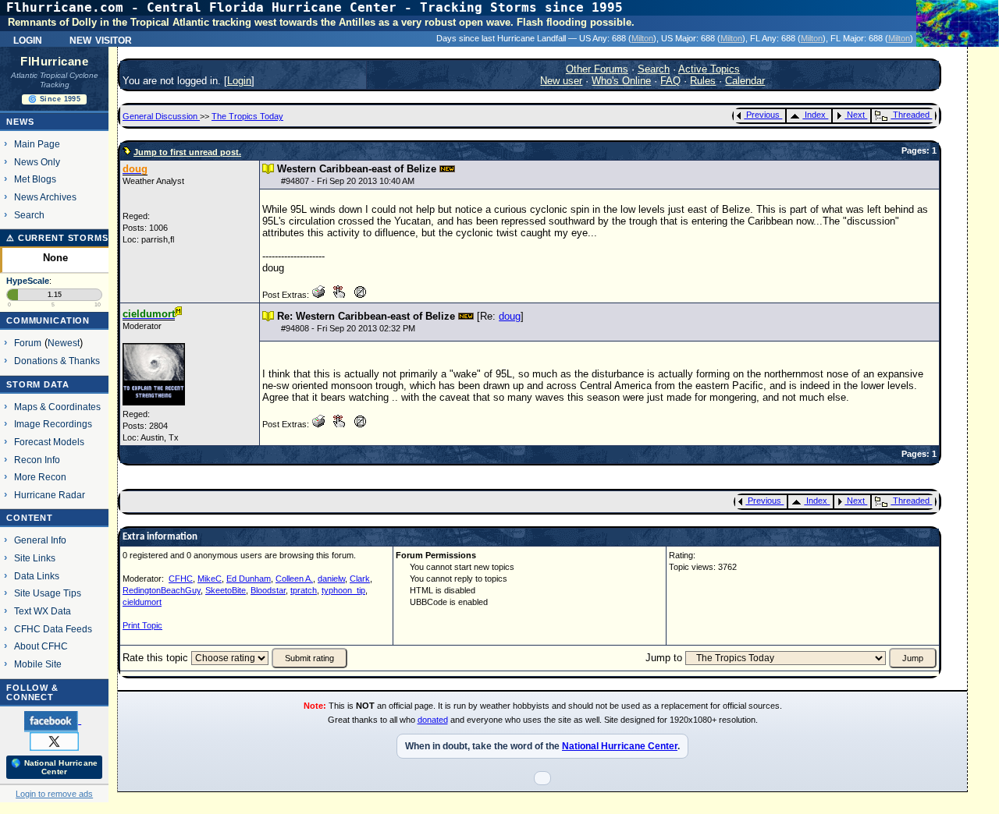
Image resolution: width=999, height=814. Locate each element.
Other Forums (597, 69)
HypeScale (27, 280)
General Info (40, 540)
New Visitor (100, 39)
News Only (37, 162)
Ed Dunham (248, 578)
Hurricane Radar (49, 495)
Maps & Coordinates (57, 407)
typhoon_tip (343, 590)
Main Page (37, 144)
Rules (703, 81)
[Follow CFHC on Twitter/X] (54, 740)
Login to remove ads (54, 793)
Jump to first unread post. (187, 152)
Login (27, 39)
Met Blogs (35, 179)
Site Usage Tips (47, 593)
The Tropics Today (247, 116)
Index (815, 114)
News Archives (45, 197)
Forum (27, 343)
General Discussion (161, 116)
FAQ (670, 81)
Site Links (34, 558)
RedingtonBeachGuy (162, 590)
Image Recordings (53, 424)
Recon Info (37, 460)
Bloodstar (268, 590)
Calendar (745, 81)
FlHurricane (54, 61)
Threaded (911, 114)
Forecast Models (49, 442)
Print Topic (142, 625)
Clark (360, 578)
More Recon (40, 477)
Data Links (36, 576)
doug (510, 316)
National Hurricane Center (619, 746)
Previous (763, 114)
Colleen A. (294, 578)
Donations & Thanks (57, 361)
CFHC (181, 578)
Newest (64, 343)
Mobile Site (38, 664)
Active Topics (709, 69)
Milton (642, 38)
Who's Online (621, 81)
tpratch (303, 590)
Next (855, 114)
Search (29, 215)
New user (561, 81)
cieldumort (142, 602)
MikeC (209, 578)
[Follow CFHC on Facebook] (52, 720)
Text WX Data (42, 611)
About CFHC (41, 646)
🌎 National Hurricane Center (54, 767)
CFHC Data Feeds (53, 629)
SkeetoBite (225, 590)
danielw (331, 578)
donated (433, 719)
